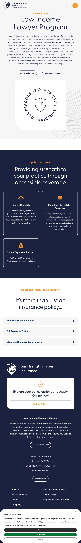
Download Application (53, 73)
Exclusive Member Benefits (21, 320)
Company (16, 505)
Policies (15, 490)
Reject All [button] (40, 530)
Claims (15, 500)
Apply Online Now (27, 73)
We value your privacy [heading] (12, 514)
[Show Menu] (75, 5)
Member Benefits (20, 495)
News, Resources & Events (55, 490)
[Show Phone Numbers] (68, 5)
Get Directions (40, 478)
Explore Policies (40, 404)
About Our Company (40, 445)
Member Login (49, 495)
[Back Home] (16, 5)
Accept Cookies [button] (40, 534)
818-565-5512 (44, 471)
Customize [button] (40, 539)
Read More (42, 525)
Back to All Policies (41, 14)
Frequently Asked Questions (56, 500)
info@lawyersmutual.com (43, 466)
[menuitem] (25, 489)
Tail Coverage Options (18, 331)
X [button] (75, 511)
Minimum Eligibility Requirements (24, 342)
